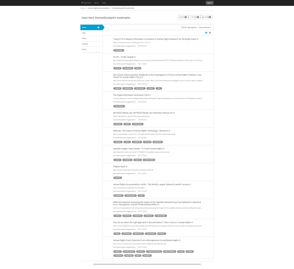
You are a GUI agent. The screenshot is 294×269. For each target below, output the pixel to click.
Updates (85, 44)
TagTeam (87, 3)
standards (127, 68)
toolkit (117, 68)
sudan (117, 160)
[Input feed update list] (99, 44)
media (189, 251)
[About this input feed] (99, 49)
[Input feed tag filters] (99, 38)
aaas (141, 195)
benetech (157, 142)
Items (84, 27)
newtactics (151, 233)
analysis (147, 255)
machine (118, 255)
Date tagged (191, 27)
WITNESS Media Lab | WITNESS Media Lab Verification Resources (143, 113)
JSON (207, 17)
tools (117, 233)
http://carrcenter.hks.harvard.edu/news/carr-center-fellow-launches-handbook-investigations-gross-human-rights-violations (158, 81)
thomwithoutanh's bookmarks (123, 8)
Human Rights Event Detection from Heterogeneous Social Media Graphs (145, 240)
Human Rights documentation (99, 8)
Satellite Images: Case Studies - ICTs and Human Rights (137, 148)
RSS (183, 17)
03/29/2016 (142, 102)
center (150, 88)
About (96, 3)
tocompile (118, 50)
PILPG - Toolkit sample (123, 57)
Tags (84, 33)
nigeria (137, 160)
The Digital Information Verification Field (131, 95)
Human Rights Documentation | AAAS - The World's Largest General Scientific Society (151, 184)
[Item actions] (197, 39)
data (138, 255)
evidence (148, 216)
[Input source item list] (99, 27)
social (181, 251)
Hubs (104, 3)
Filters (84, 38)
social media (129, 251)
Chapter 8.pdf (119, 166)
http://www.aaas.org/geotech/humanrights (128, 188)
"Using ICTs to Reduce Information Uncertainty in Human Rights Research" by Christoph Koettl (154, 39)
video (127, 124)
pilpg (137, 68)
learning (129, 255)
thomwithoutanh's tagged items (124, 46)
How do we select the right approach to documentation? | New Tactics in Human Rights (152, 222)
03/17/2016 (142, 155)
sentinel (127, 216)
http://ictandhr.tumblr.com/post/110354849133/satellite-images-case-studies (141, 152)
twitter (117, 251)
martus (161, 233)
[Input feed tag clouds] (99, 33)
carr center (140, 88)
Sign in (209, 3)
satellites (137, 142)
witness (118, 124)
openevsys (138, 233)
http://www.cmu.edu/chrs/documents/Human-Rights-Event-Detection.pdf (139, 244)
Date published (204, 27)
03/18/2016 (142, 138)
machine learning (154, 251)
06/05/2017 (142, 46)
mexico (140, 251)
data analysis (169, 251)
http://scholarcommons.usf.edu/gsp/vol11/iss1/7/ (132, 42)
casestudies (149, 160)
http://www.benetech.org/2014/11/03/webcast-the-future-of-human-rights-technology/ (144, 134)
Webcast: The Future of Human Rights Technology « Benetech (140, 131)
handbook (127, 88)
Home (82, 8)
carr (158, 88)
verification (119, 106)
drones (147, 142)
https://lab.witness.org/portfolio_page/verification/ (131, 116)
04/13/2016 (142, 64)
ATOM (194, 17)
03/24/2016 (142, 120)
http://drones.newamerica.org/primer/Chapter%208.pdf (133, 170)
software (126, 233)
